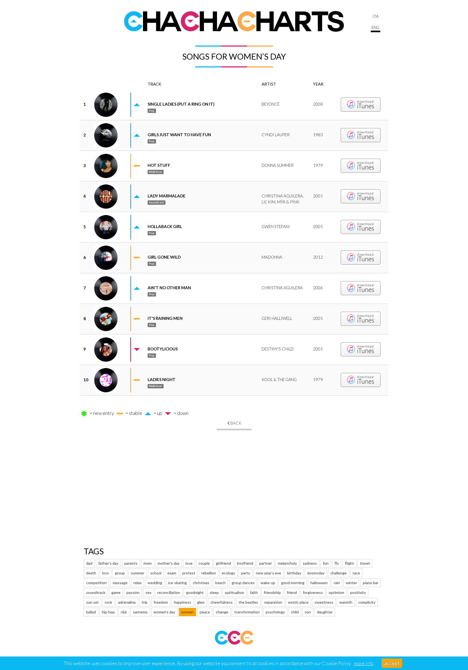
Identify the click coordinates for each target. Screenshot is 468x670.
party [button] (245, 573)
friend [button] (292, 592)
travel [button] (365, 563)
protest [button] (188, 573)
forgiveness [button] (313, 592)
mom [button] (148, 563)
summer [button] (137, 573)
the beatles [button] (248, 602)
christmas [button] (201, 582)
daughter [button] (325, 612)
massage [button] (120, 582)
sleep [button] (214, 592)
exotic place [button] (298, 602)
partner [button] (265, 563)
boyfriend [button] (245, 563)
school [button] (155, 573)
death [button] (91, 573)
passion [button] (132, 592)
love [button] (189, 563)
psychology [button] (275, 612)
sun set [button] (92, 602)
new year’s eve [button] (268, 573)
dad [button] (89, 563)
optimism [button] (336, 592)
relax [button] (138, 582)
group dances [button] (243, 582)
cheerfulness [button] (221, 602)
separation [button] (273, 602)
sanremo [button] (140, 612)
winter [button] (351, 582)
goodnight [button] (195, 592)
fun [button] (326, 563)
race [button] (356, 573)
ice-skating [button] (177, 582)
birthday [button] (294, 573)
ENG (375, 27)
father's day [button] (108, 563)
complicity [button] (366, 602)
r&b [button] (124, 612)
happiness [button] (182, 602)
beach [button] (220, 582)
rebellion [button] (208, 573)
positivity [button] (358, 592)
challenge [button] (338, 573)
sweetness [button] (323, 602)
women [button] (187, 612)
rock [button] (108, 602)
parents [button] (131, 563)
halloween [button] (319, 582)
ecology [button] (228, 573)
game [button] (116, 592)
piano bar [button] (370, 582)
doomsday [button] (315, 573)
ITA (375, 16)
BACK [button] (235, 423)
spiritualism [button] (234, 592)
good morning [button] (292, 582)
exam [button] (171, 573)
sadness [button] (310, 563)
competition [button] (96, 582)
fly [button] (336, 563)
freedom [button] (161, 602)
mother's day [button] (169, 563)
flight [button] (349, 563)
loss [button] (105, 573)
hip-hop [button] (108, 612)
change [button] (222, 612)
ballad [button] (91, 612)
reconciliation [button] (168, 592)
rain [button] (337, 582)
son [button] (308, 612)
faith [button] (254, 592)
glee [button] (200, 602)
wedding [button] (155, 582)
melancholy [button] (287, 563)
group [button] (120, 573)
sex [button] (148, 592)
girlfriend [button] (223, 563)
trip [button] (145, 602)
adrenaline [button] (127, 602)
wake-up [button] (268, 582)
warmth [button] (345, 602)
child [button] (295, 612)
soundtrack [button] (95, 592)
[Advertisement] (234, 482)
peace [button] (205, 612)
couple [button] (204, 563)
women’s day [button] (164, 612)
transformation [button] (247, 612)
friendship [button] (272, 592)
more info (363, 663)
